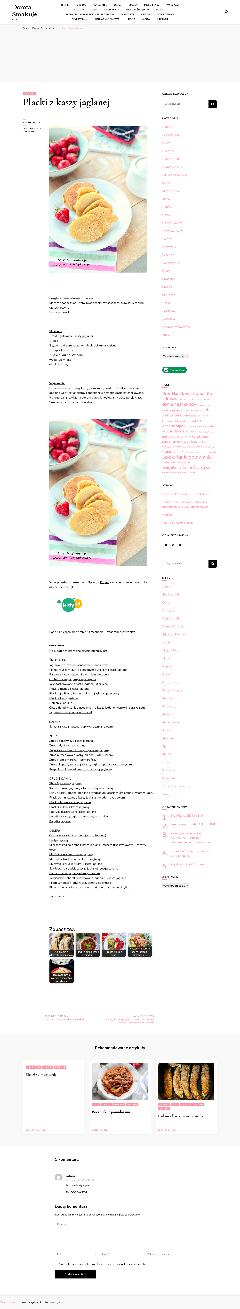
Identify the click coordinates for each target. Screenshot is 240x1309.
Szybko (169, 457)
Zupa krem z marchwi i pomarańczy (72, 760)
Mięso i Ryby (151, 5)
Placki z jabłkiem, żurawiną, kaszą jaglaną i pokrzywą (84, 693)
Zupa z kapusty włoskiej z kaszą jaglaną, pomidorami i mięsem (90, 764)
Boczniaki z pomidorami (111, 1112)
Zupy (94, 9)
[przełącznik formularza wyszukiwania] (226, 11)
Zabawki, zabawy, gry (176, 327)
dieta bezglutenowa (186, 412)
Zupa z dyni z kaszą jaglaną (67, 745)
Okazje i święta (136, 9)
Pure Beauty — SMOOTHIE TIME (193, 824)
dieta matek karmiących (185, 421)
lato (206, 441)
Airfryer (162, 19)
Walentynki (168, 462)
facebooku (97, 632)
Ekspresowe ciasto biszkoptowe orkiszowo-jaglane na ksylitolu (90, 887)
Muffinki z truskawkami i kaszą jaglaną (74, 859)
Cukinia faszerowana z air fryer (182, 1116)
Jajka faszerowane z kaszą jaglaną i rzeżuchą (78, 684)
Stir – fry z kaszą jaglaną (65, 783)
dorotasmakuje (31, 122)
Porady (161, 9)
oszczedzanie (193, 452)
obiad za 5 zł (179, 452)
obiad (167, 451)
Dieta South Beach (196, 426)
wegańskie (183, 462)
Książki (145, 14)
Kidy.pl (104, 582)
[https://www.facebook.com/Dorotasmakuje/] (166, 545)
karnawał (173, 437)
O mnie (65, 5)
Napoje (167, 207)
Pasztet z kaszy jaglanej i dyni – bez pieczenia (79, 674)
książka (206, 436)
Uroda (131, 19)
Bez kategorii (170, 135)
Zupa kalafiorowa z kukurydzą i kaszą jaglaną (79, 750)
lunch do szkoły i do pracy (198, 446)
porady (212, 452)
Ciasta (133, 5)
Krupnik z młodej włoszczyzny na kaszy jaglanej (80, 769)
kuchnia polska (193, 442)
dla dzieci (182, 431)
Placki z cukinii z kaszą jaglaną (69, 807)
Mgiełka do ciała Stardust (187, 864)
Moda (146, 19)
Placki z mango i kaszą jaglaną (69, 689)
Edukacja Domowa (107, 19)
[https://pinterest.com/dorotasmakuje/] (180, 545)
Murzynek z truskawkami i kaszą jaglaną (75, 864)
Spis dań (81, 5)
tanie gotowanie (194, 457)
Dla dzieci (127, 14)
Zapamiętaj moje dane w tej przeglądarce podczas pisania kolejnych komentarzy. (103, 1264)
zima (184, 473)
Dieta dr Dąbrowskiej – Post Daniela (90, 14)
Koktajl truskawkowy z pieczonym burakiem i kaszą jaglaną (88, 670)
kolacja (196, 437)
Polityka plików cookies (177, 523)
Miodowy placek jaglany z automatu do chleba (80, 883)
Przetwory (111, 9)
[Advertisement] (120, 56)
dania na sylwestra (172, 410)
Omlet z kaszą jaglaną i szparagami (72, 679)
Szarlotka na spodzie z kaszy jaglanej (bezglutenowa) (84, 868)
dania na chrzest (186, 399)
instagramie (113, 632)
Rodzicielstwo (171, 263)
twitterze (129, 632)
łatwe (191, 472)
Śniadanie (100, 5)
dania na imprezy (179, 404)
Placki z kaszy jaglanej (64, 698)
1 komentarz (33, 131)
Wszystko (168, 319)
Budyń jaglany (58, 840)
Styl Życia (78, 19)
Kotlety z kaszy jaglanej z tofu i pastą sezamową (81, 788)
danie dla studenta (192, 410)
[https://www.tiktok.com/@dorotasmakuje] (173, 545)
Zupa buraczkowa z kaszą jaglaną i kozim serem (81, 755)
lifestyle (166, 446)
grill (193, 431)
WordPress (7, 1302)
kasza (180, 437)
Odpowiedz (79, 1192)
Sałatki (79, 9)
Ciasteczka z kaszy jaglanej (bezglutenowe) (77, 835)
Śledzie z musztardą (41, 1074)
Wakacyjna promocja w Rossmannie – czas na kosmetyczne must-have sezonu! (191, 837)
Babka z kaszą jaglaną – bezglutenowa (74, 873)
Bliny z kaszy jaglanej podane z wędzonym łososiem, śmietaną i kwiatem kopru (101, 793)
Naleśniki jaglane (60, 703)
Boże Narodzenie (177, 393)
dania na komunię (205, 405)
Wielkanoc (201, 467)
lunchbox (177, 446)
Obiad (117, 5)
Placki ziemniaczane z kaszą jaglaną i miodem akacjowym (87, 798)
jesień (165, 436)
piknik (205, 452)
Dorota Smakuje (24, 10)
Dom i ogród (165, 14)
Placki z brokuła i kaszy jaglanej (70, 802)
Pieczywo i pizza (173, 231)
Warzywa (172, 5)
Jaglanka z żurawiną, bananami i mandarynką (78, 665)
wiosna (166, 472)
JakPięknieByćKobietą (205, 432)
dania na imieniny (204, 399)
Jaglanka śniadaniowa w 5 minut (70, 712)
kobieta (187, 436)
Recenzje (168, 255)
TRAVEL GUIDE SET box (187, 816)
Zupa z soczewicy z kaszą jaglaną (71, 741)
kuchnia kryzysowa (172, 441)
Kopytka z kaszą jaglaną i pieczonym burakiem (79, 816)
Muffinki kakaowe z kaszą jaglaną (71, 854)
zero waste (176, 472)
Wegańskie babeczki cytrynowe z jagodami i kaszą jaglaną (87, 878)
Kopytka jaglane (60, 821)
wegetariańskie (177, 467)
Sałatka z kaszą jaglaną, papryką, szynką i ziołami (81, 727)
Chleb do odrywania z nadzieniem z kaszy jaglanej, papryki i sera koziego (97, 708)
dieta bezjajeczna (196, 416)
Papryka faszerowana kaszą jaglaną (72, 812)
